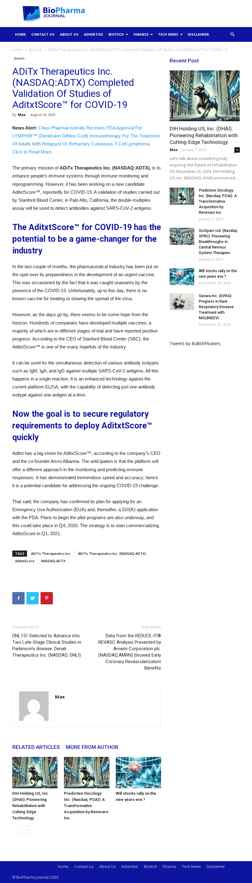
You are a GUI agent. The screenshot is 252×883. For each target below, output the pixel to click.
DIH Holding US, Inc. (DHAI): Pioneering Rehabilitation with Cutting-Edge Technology (30, 805)
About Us (69, 34)
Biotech (116, 34)
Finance (140, 34)
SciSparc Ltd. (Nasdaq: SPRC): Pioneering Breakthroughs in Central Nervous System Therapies (218, 242)
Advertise (93, 34)
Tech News (168, 34)
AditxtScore (24, 561)
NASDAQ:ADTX (53, 561)
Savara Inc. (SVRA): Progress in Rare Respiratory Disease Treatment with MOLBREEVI (216, 307)
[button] (232, 35)
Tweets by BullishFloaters (195, 343)
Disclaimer (198, 34)
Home (20, 34)
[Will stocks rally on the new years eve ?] (138, 772)
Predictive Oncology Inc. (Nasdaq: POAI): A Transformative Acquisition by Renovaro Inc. (86, 805)
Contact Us (42, 34)
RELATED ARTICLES (36, 747)
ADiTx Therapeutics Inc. (51, 553)
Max (22, 114)
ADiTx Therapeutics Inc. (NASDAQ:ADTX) (112, 553)
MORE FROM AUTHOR (92, 747)
